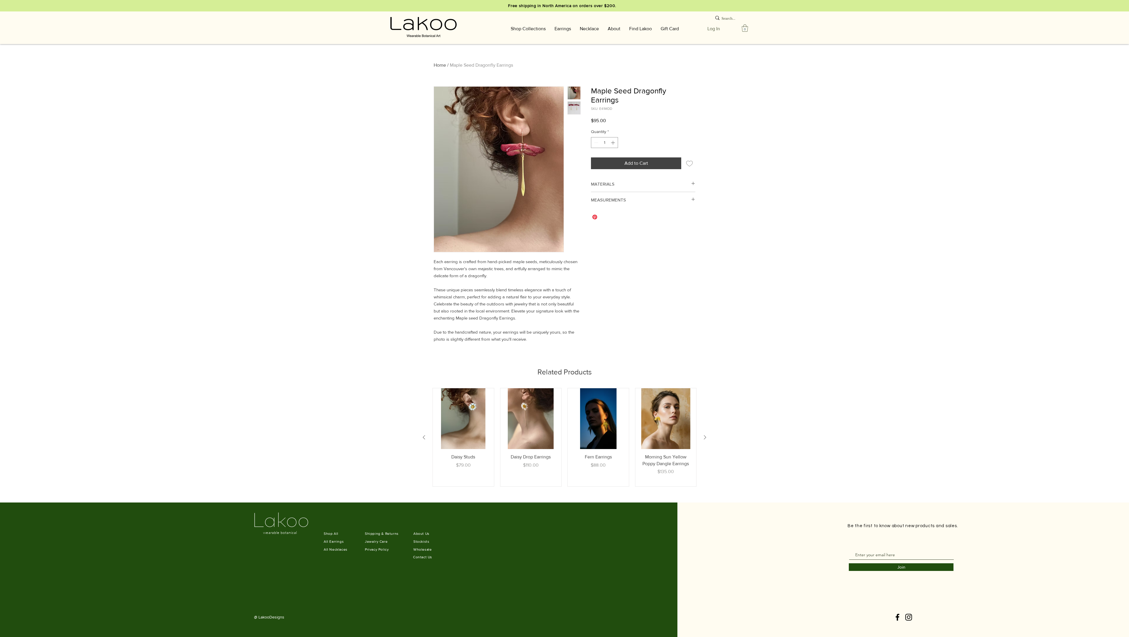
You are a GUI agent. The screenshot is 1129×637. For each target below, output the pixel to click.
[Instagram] (908, 617)
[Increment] (613, 142)
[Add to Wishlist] (689, 163)
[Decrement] (595, 142)
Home (440, 65)
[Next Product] (705, 437)
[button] (528, 29)
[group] (564, 437)
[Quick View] (463, 418)
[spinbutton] (604, 142)
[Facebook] (897, 617)
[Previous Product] (423, 437)
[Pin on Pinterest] (594, 217)
